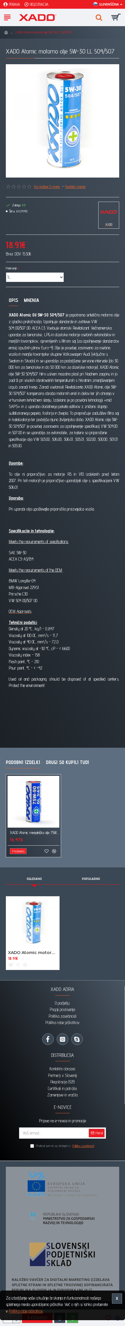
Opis (13, 300)
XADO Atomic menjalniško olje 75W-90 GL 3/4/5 (34, 832)
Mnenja (31, 300)
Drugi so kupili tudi (67, 762)
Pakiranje (11, 268)
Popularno (91, 878)
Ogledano (34, 878)
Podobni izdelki (23, 762)
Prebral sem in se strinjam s (65, 1146)
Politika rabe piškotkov (26, 1311)
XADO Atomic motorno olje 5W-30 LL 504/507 (32, 952)
